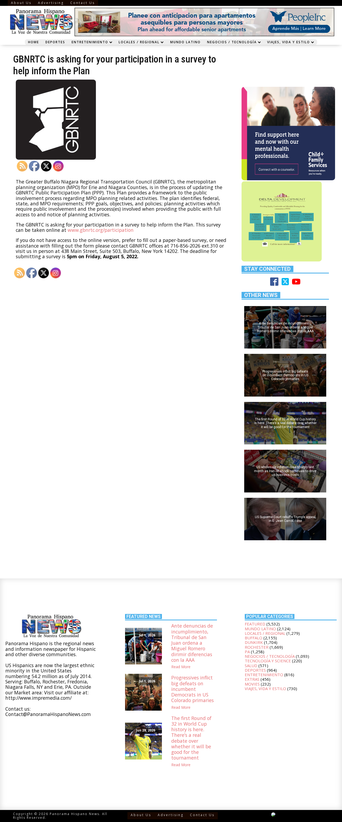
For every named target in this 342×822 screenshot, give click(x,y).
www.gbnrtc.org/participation (101, 230)
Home (33, 42)
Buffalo (253, 637)
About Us (21, 3)
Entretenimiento (90, 42)
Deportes (55, 42)
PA (247, 651)
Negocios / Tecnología (232, 42)
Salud (251, 665)
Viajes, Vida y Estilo (288, 42)
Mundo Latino (185, 42)
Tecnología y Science (268, 660)
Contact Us (82, 3)
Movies (252, 684)
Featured (255, 624)
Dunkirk (254, 642)
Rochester (257, 647)
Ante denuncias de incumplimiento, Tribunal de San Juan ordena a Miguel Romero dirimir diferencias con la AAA (192, 643)
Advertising (51, 3)
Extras (252, 679)
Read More (181, 667)
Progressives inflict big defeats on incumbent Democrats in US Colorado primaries (192, 689)
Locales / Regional (139, 42)
